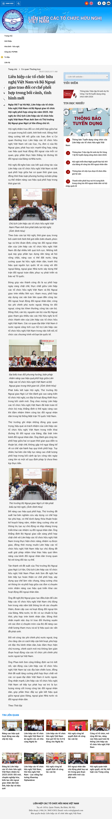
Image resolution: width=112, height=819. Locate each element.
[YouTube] (108, 3)
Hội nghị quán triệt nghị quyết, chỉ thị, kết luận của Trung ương (100, 769)
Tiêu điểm (71, 83)
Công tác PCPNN (10, 52)
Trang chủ (8, 36)
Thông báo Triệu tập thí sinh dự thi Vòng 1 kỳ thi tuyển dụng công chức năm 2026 (94, 94)
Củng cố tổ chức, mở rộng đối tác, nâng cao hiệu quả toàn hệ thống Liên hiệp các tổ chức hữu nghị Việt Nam (100, 740)
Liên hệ (7, 62)
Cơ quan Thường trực (31, 69)
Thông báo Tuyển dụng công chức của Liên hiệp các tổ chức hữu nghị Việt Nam (86, 142)
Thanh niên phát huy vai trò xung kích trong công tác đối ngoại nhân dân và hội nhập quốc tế (86, 183)
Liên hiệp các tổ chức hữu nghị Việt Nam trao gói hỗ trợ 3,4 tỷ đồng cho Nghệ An (56, 737)
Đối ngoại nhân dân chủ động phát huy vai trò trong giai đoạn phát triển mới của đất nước (78, 772)
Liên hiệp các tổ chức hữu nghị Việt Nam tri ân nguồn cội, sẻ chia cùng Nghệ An (34, 737)
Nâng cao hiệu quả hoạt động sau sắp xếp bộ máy (10, 736)
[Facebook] (99, 3)
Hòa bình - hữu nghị (11, 46)
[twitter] (104, 3)
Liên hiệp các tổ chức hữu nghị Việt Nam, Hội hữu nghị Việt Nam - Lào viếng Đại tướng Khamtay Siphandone (34, 773)
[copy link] (4, 99)
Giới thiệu (8, 41)
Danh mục (10, 3)
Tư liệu (5, 57)
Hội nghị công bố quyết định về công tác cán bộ (76, 736)
